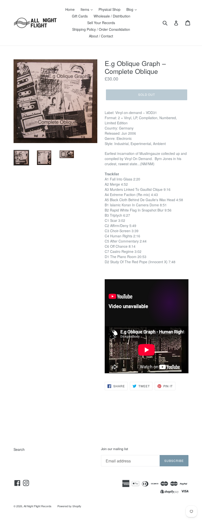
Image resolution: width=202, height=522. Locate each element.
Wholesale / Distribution (112, 16)
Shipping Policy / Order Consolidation (101, 29)
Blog (130, 9)
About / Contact (101, 35)
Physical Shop (109, 9)
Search (19, 449)
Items (85, 9)
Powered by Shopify (69, 506)
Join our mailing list (114, 449)
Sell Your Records (101, 22)
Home (70, 9)
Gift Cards (80, 16)
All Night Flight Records (37, 506)
